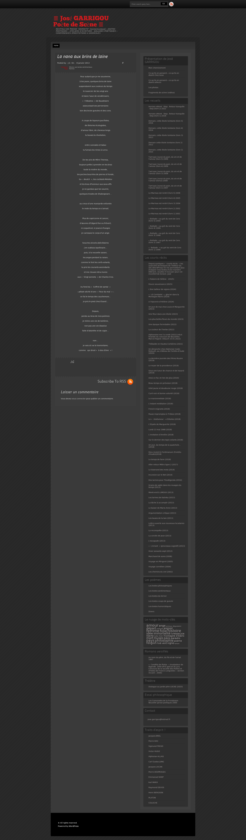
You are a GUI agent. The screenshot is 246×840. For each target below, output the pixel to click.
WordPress (74, 826)
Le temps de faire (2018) (159, 459)
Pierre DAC (153, 741)
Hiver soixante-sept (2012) (160, 551)
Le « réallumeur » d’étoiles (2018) (164, 419)
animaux (169, 626)
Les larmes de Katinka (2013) (161, 497)
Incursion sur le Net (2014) (160, 475)
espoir (168, 628)
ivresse (175, 633)
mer (161, 636)
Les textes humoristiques (159, 606)
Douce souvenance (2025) (160, 284)
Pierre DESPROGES (157, 772)
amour (152, 625)
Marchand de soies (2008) (160, 556)
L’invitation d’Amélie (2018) (160, 435)
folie (163, 631)
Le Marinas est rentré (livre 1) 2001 (164, 214)
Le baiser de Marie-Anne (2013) (162, 508)
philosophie (164, 640)
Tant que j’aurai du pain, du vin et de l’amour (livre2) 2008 (165, 180)
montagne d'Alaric (173, 636)
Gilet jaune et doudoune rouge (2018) (165, 388)
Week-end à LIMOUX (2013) (160, 492)
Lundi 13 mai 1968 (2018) (160, 430)
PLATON (152, 798)
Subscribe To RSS (112, 382)
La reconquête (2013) (158, 530)
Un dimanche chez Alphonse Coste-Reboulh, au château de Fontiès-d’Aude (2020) (166, 351)
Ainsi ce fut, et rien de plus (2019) (163, 378)
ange (162, 625)
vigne (170, 643)
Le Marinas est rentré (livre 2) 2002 (164, 208)
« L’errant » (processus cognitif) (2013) (166, 546)
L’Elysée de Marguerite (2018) (162, 424)
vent (164, 643)
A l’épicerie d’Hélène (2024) (161, 302)
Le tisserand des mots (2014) (161, 470)
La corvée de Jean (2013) (159, 536)
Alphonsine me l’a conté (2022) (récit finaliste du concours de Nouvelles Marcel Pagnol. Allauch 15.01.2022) (165, 337)
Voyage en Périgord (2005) (160, 561)
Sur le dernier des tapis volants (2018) (165, 440)
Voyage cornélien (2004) (159, 567)
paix (167, 638)
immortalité (161, 633)
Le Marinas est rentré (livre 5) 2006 (164, 193)
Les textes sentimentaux (83, 67)
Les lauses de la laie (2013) (160, 518)
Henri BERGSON (155, 793)
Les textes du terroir (157, 596)
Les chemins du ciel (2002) (160, 572)
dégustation (177, 626)
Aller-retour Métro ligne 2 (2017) (163, 465)
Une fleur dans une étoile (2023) (163, 314)
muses (158, 638)
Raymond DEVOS (156, 787)
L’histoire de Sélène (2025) (161, 279)
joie (182, 633)
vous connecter (79, 399)
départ (151, 628)
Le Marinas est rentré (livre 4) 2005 (164, 198)
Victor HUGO (154, 751)
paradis (175, 638)
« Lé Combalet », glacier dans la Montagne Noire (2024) (163, 296)
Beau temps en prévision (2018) (162, 383)
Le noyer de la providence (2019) (163, 366)
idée (149, 633)
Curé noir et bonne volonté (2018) (163, 393)
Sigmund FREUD (155, 746)
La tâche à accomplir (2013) (161, 503)
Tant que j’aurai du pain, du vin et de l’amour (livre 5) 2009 (165, 158)
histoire (174, 631)
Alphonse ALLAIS (156, 756)
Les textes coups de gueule (160, 601)
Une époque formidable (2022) (162, 324)
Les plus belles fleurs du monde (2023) (165, 319)
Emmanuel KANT (156, 777)
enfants (160, 629)
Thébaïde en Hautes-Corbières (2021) (165, 344)
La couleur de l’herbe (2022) (161, 330)
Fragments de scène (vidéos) (161, 93)
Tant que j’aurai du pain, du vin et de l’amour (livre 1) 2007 (165, 187)
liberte (150, 636)
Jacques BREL (154, 736)
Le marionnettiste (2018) (159, 398)
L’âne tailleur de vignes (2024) (162, 289)
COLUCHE (152, 803)
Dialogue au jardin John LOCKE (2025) (165, 687)
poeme (178, 641)
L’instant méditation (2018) (160, 404)
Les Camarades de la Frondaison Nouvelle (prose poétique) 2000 (163, 702)
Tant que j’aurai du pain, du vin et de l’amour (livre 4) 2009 (165, 165)
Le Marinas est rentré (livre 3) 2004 (164, 203)
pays (150, 640)
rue (159, 643)
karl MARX (153, 782)
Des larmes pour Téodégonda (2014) (165, 480)
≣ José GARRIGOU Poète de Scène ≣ (81, 22)
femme (71, 69)
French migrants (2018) (159, 409)
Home (56, 45)
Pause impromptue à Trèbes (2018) (164, 414)
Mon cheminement (157, 68)
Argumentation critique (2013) (162, 513)
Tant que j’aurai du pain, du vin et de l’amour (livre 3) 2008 (165, 172)
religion (151, 643)
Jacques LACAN (155, 767)
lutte (156, 636)
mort (149, 638)
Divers (71, 67)
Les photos (153, 87)
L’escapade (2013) (156, 541)
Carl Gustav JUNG (156, 762)
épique (177, 643)
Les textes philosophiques (160, 586)
